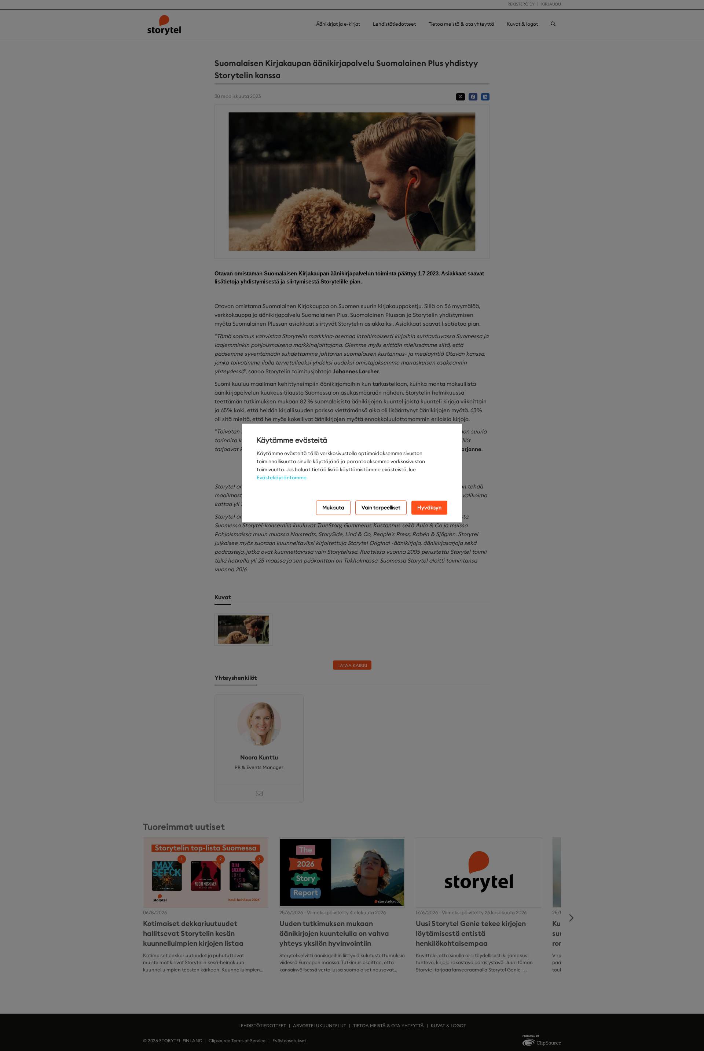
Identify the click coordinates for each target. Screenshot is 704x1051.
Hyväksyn (429, 507)
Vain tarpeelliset (381, 507)
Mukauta (333, 507)
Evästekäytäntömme (282, 477)
